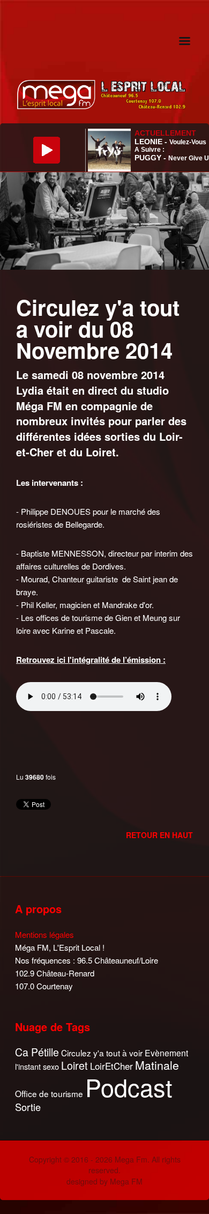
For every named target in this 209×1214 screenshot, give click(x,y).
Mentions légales (44, 934)
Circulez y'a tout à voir (102, 1053)
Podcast (129, 1086)
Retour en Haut (159, 835)
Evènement (166, 1053)
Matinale (157, 1065)
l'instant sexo (37, 1066)
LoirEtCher (111, 1066)
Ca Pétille (37, 1052)
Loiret (74, 1065)
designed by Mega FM (104, 1181)
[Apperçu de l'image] (104, 219)
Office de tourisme (49, 1094)
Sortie (28, 1107)
